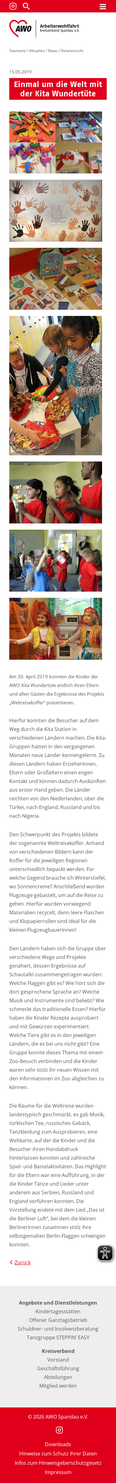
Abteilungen (58, 1377)
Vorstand (58, 1359)
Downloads (58, 1444)
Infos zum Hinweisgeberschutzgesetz (58, 1462)
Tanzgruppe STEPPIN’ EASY (58, 1337)
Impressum (58, 1472)
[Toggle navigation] (103, 6)
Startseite (17, 50)
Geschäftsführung (58, 1368)
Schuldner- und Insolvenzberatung (58, 1328)
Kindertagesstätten (58, 1311)
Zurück (23, 1262)
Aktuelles (37, 50)
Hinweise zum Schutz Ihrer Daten (58, 1453)
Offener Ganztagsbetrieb (58, 1320)
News (53, 50)
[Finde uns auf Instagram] (13, 6)
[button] (26, 6)
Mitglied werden (58, 1385)
